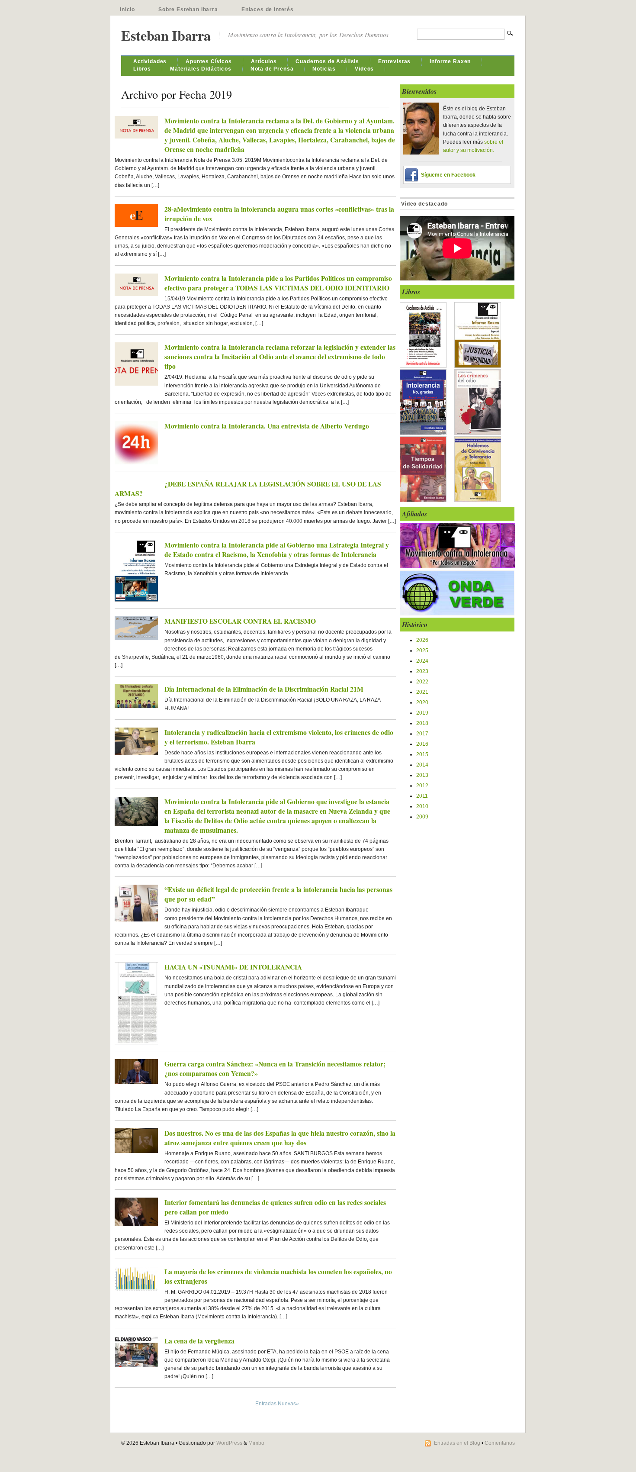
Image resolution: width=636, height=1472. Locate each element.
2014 (422, 765)
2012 (422, 786)
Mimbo (256, 1443)
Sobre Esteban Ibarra (188, 9)
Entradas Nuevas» (277, 1404)
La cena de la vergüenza (199, 1341)
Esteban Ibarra (165, 35)
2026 (422, 640)
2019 (422, 713)
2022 (422, 682)
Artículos (264, 61)
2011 (422, 796)
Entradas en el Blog (457, 1443)
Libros (142, 69)
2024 (422, 661)
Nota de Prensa (272, 69)
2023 (422, 671)
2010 (422, 806)
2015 (422, 754)
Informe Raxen (450, 61)
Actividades (150, 61)
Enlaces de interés (267, 9)
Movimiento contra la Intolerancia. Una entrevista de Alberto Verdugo (266, 426)
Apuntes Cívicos (209, 61)
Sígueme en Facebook (448, 175)
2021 (422, 692)
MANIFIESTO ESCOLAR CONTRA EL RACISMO (240, 621)
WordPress (229, 1443)
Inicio (127, 9)
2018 (422, 723)
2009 (422, 817)
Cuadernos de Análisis (327, 61)
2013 (422, 775)
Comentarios (500, 1443)
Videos (364, 69)
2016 (422, 744)
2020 (422, 702)
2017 (422, 734)
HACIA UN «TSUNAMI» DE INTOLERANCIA (233, 967)
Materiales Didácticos (200, 69)
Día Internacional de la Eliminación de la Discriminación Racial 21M (263, 689)
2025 (422, 650)
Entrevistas (394, 61)
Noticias (324, 69)
